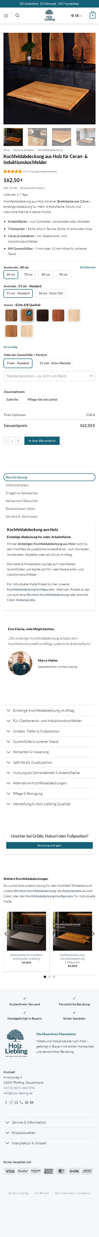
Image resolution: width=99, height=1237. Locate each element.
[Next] (88, 78)
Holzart (8, 305)
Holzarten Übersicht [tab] (22, 501)
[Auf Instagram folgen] (11, 1103)
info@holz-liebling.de (17, 1093)
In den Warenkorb (42, 441)
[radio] (10, 274)
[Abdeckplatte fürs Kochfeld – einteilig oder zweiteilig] (26, 931)
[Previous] (11, 78)
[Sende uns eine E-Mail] (16, 1103)
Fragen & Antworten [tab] (22, 493)
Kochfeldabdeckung (50, 150)
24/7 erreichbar (68, 3)
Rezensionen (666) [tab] (20, 508)
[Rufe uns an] (21, 1103)
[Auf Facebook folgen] (6, 1103)
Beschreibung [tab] (16, 477)
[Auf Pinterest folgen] (26, 1103)
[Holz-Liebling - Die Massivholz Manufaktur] (49, 16)
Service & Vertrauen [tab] (22, 516)
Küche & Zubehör (23, 150)
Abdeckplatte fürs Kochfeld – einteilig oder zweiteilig (26, 956)
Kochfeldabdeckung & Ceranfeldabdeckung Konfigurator (72, 958)
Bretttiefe (10, 286)
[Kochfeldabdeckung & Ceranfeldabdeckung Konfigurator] (72, 931)
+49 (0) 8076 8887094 (19, 1088)
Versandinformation (32, 188)
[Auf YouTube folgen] (31, 1103)
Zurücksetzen (88, 267)
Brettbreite (11, 267)
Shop (6, 150)
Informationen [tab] (17, 485)
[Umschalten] (9, 710)
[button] (6, 15)
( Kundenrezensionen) (40, 171)
